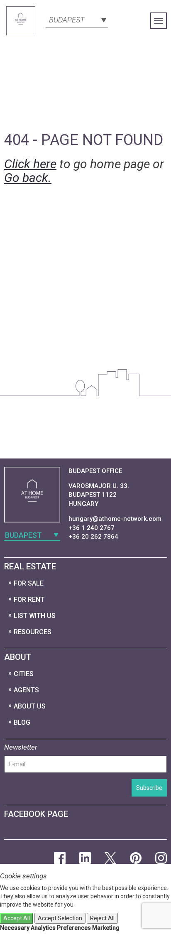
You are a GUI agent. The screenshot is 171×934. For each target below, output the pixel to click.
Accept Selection (60, 918)
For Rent (29, 599)
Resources (32, 632)
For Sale (29, 583)
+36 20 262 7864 (93, 536)
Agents (26, 690)
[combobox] (77, 19)
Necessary (14, 927)
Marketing (106, 927)
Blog (22, 722)
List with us (35, 616)
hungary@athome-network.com (114, 518)
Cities (24, 674)
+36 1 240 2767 (91, 528)
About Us (30, 706)
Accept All (16, 918)
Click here (30, 164)
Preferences (74, 927)
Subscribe (149, 787)
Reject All (102, 918)
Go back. (27, 177)
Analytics (43, 927)
